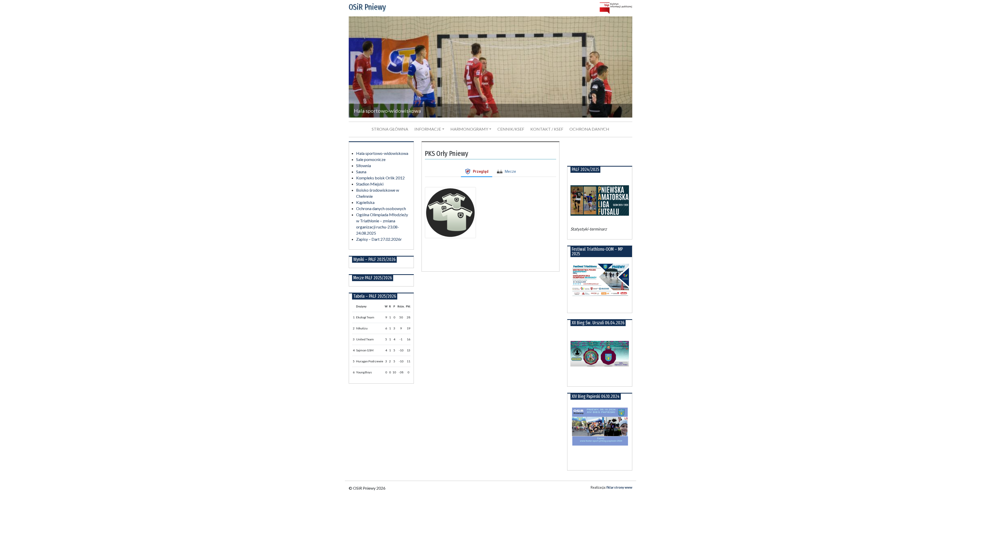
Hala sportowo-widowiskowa (382, 153)
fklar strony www (619, 487)
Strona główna (390, 128)
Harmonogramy (469, 128)
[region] (490, 67)
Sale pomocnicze (371, 159)
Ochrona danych (589, 128)
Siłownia (363, 165)
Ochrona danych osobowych (381, 208)
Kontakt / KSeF (546, 128)
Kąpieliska (365, 202)
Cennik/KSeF (510, 128)
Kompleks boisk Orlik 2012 (380, 177)
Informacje (427, 128)
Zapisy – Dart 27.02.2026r (379, 239)
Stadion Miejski (369, 183)
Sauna (361, 171)
